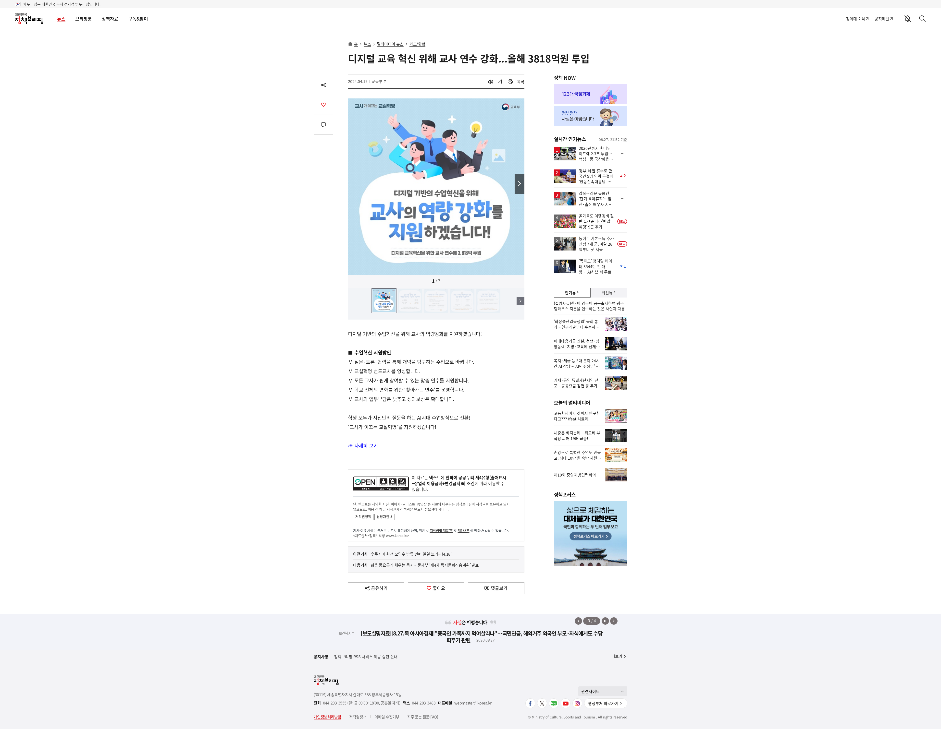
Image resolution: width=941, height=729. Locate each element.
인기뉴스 (572, 293)
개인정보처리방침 (327, 716)
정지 (605, 621)
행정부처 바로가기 (603, 703)
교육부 (379, 81)
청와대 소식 (855, 18)
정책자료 (110, 18)
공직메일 (882, 18)
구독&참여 (138, 18)
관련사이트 (590, 691)
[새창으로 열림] (510, 82)
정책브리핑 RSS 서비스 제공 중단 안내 (366, 656)
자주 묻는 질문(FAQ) (422, 716)
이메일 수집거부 (386, 716)
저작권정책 (363, 516)
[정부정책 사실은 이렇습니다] (590, 116)
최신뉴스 (609, 293)
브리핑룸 (83, 18)
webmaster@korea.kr (473, 703)
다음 (519, 184)
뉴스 (61, 18)
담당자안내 (385, 516)
